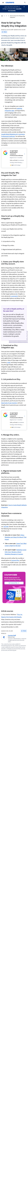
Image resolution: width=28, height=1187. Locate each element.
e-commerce (14, 296)
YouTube (6, 527)
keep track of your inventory (9, 403)
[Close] (24, 6)
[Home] (2, 15)
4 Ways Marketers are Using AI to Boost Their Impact (15, 537)
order (8, 362)
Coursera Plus (15, 560)
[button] (4, 32)
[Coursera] (10, 2)
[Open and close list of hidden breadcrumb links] (6, 15)
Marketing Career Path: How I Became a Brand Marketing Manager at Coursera (15, 552)
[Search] (25, 2)
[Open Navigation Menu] (3, 2)
